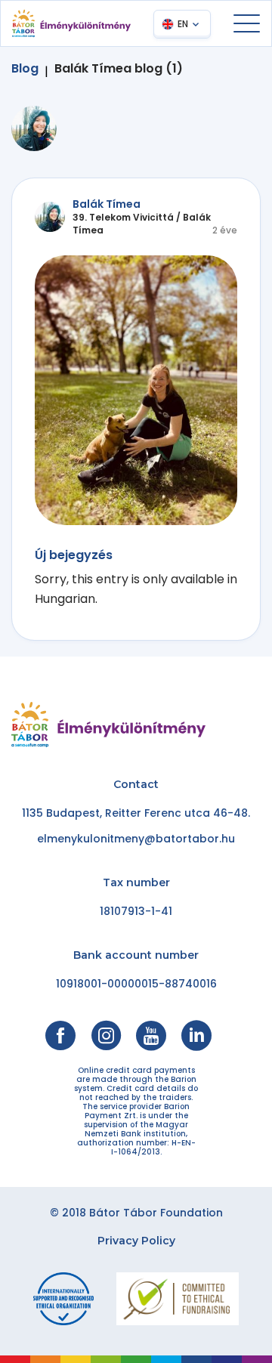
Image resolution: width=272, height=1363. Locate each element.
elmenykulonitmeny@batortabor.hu (136, 838)
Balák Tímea (107, 204)
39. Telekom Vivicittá (123, 217)
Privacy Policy (136, 1240)
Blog (25, 68)
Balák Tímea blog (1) (118, 68)
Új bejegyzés (74, 555)
